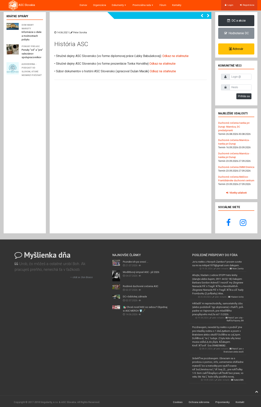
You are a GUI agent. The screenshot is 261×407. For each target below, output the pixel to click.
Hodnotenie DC (238, 33)
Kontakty (176, 5)
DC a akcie (238, 20)
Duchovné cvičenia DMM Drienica (236, 167)
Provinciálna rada (142, 5)
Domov (83, 5)
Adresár (237, 49)
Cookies (177, 402)
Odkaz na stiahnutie (175, 56)
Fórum (163, 5)
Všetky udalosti (238, 192)
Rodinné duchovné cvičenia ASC (140, 286)
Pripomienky (222, 402)
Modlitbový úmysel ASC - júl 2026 (141, 272)
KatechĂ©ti (238, 380)
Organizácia (99, 5)
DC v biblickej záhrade (135, 296)
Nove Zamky (238, 268)
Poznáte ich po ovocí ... (135, 261)
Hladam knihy (237, 297)
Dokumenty (118, 5)
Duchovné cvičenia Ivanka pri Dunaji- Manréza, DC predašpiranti (234, 126)
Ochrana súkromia (199, 402)
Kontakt (240, 402)
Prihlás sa (244, 96)
